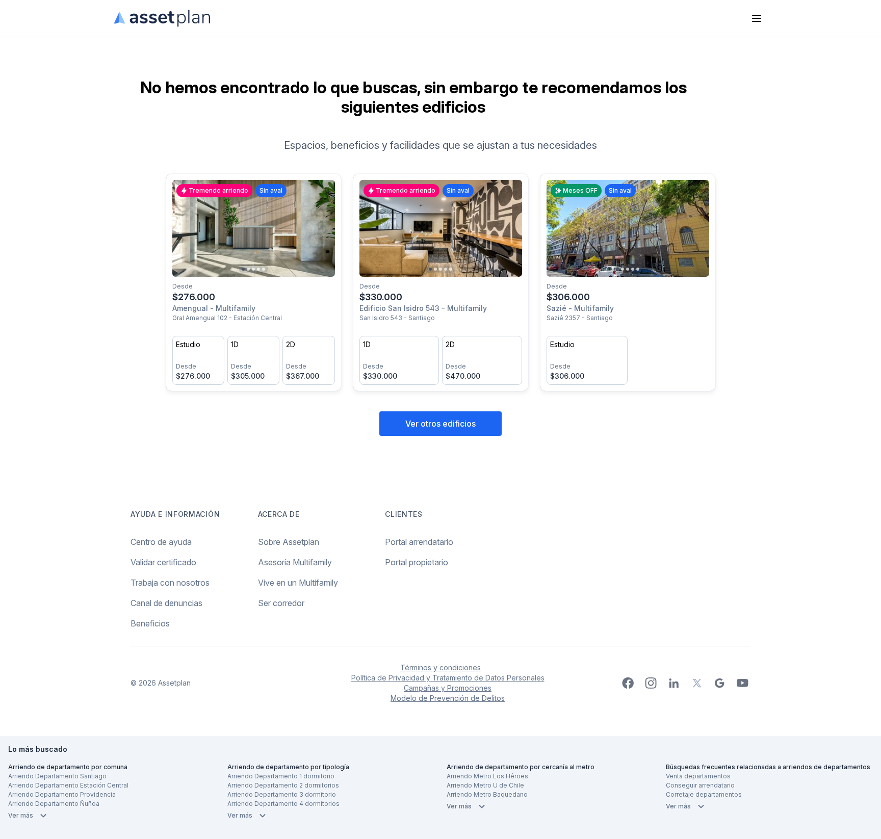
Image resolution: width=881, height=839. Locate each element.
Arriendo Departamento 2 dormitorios (283, 785)
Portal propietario (416, 562)
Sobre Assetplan (288, 542)
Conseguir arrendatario (700, 785)
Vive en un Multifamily (298, 583)
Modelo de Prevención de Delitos (448, 698)
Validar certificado (163, 562)
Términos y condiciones (440, 667)
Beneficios (150, 623)
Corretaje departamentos (704, 794)
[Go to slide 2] (248, 269)
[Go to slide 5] (263, 269)
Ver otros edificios (440, 423)
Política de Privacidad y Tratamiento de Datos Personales (448, 677)
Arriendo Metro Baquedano (487, 794)
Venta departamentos (698, 776)
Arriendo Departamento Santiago (57, 776)
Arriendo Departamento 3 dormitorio (281, 794)
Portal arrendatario (419, 542)
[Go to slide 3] (253, 269)
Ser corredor (281, 603)
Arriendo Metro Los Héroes (487, 776)
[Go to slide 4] (258, 269)
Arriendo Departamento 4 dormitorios (283, 803)
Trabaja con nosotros (170, 583)
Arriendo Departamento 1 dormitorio (280, 776)
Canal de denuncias (166, 603)
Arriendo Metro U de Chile (485, 785)
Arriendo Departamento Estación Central (68, 785)
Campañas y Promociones (447, 688)
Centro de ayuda (161, 542)
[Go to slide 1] (243, 269)
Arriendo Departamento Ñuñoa (53, 803)
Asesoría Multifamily (295, 562)
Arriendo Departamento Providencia (62, 794)
